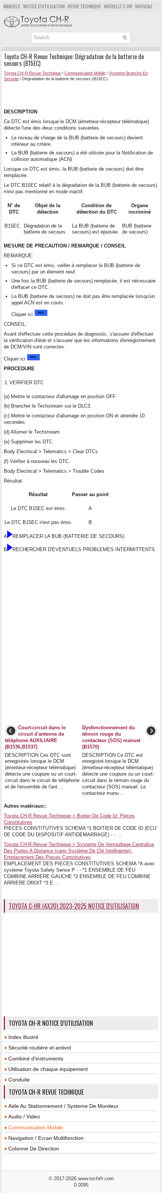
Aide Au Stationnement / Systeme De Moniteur (63, 1106)
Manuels (11, 6)
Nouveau (143, 6)
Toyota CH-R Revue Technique (32, 73)
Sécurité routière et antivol (39, 1048)
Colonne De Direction (33, 1149)
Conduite (19, 1080)
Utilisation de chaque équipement (48, 1069)
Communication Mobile (84, 73)
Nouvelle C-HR (118, 6)
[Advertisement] (83, 94)
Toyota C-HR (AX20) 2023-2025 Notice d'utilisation (74, 905)
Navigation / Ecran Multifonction (46, 1138)
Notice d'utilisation (44, 6)
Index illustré (23, 1037)
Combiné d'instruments (35, 1059)
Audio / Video (24, 1117)
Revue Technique (84, 6)
